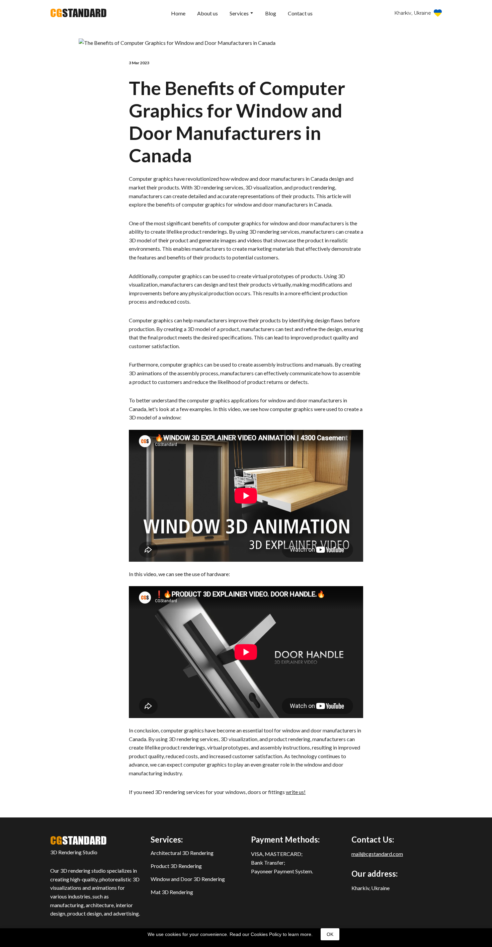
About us (207, 13)
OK (330, 934)
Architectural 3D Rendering (182, 853)
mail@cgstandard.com (377, 854)
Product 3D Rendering (176, 866)
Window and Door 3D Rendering (188, 879)
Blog (270, 13)
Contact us (300, 13)
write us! (296, 792)
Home (178, 13)
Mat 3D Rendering (172, 892)
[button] (418, 13)
